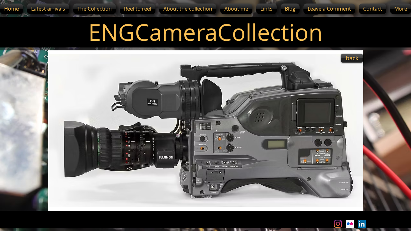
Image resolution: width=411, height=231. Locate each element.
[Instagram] (338, 224)
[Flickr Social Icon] (350, 224)
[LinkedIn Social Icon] (362, 224)
